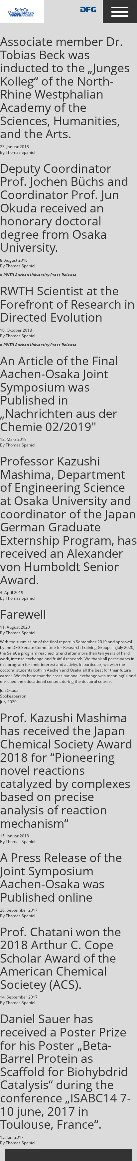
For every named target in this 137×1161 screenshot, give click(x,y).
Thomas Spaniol (20, 152)
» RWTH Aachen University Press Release (38, 275)
